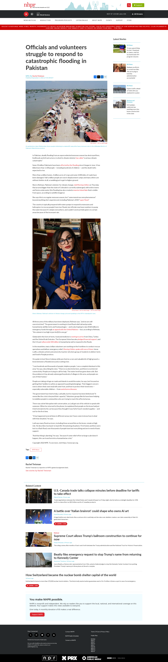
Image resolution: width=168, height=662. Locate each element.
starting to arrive (77, 337)
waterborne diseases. (69, 389)
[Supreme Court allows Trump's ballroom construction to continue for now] (39, 539)
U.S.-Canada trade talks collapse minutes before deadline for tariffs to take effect (96, 492)
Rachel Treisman (38, 76)
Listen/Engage (82, 20)
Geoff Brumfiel (58, 514)
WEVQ (93, 650)
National (56, 533)
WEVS (93, 651)
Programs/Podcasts (63, 20)
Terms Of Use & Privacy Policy (100, 631)
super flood (84, 200)
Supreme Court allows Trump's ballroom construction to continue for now (97, 537)
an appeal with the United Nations (65, 329)
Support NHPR (37, 614)
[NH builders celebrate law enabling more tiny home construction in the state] (119, 104)
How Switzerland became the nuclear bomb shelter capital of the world (71, 575)
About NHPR (97, 20)
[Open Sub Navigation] (37, 20)
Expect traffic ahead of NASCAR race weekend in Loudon (133, 91)
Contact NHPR (69, 631)
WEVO (93, 648)
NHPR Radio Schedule (72, 636)
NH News (130, 45)
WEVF (93, 642)
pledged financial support (87, 339)
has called (79, 158)
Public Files (94, 635)
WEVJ (92, 645)
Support (139, 5)
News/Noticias (30, 20)
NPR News (35, 449)
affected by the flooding (69, 165)
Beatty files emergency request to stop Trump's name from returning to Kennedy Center (97, 556)
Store (129, 20)
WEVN (93, 647)
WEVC (93, 640)
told (81, 185)
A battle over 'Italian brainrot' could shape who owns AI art (91, 511)
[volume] (32, 14)
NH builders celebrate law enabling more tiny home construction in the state (133, 109)
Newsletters (45, 20)
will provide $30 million (50, 342)
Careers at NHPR (70, 640)
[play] (26, 14)
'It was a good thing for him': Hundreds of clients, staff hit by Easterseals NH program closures (133, 52)
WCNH (93, 639)
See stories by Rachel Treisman (38, 470)
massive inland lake (80, 190)
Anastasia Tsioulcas (60, 561)
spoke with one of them (78, 349)
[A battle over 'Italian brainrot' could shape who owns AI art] (39, 516)
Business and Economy (131, 101)
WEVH (93, 644)
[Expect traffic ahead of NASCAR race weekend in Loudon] (119, 89)
